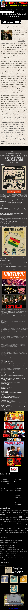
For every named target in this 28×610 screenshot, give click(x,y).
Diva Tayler (8, 124)
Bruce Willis (17, 486)
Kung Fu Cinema (3, 551)
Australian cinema (23, 510)
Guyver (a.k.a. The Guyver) (6, 387)
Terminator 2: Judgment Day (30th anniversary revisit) (12, 375)
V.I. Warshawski (4, 389)
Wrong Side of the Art (4, 559)
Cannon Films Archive (10, 547)
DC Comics (6, 517)
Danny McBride (10, 122)
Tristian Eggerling (20, 139)
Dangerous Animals (5, 383)
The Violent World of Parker (6, 542)
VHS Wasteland (14, 557)
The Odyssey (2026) (5, 384)
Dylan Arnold (16, 124)
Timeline (11, 490)
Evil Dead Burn (4, 398)
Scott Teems (21, 137)
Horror (8, 143)
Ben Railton (3, 321)
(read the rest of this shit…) (11, 114)
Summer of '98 (17, 530)
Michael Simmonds (6, 132)
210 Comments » (21, 143)
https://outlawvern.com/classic (14, 608)
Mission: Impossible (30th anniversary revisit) (10, 402)
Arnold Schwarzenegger (19, 483)
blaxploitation (3, 512)
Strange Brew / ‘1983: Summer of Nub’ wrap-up (10, 382)
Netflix (23, 521)
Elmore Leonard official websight (7, 540)
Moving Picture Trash (4, 553)
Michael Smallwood (18, 132)
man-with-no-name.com (13, 551)
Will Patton (4, 141)
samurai (22, 526)
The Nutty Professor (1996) (6, 409)
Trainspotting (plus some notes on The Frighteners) (11, 392)
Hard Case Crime (18, 540)
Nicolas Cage (17, 495)
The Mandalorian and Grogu (6, 397)
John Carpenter (9, 128)
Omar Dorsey (14, 135)
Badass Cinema (8, 9)
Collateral (5, 361)
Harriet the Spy (4, 404)
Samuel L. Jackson (14, 526)
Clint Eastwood (18, 488)
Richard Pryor (13, 553)
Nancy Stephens (5, 135)
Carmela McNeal (15, 120)
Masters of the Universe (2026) (7, 379)
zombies (5, 534)
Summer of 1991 (4, 532)
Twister (2, 405)
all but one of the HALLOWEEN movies (16, 89)
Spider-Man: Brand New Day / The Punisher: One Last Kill (13, 378)
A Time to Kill (3, 380)
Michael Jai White (16, 521)
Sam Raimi (6, 526)
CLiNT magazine (3, 565)
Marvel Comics (8, 521)
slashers (3, 139)
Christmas (3, 515)
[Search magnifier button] (12, 12)
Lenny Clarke (10, 130)
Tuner (8, 321)
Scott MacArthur (12, 137)
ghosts (14, 519)
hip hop (18, 519)
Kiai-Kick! (23, 549)
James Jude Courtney (13, 126)
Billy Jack (2, 547)
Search (21, 9)
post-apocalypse (11, 523)
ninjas (5, 523)
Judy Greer (17, 128)
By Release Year (4, 490)
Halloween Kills (11, 22)
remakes (18, 524)
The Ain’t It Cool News (18, 555)
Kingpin (8, 324)
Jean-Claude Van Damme (20, 493)
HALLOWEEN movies (19, 47)
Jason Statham (24, 519)
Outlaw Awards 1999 (5, 481)
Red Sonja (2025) (4, 391)
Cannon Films (24, 512)
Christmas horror (12, 514)
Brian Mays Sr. (5, 120)
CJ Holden (3, 324)
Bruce (9, 512)
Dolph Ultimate (16, 549)
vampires (22, 532)
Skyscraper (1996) (4, 388)
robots (1, 526)
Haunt (2, 386)
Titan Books (15, 542)
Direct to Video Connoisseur (6, 549)
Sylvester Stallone (18, 502)
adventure (4, 510)
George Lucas (9, 519)
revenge (25, 524)
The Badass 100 (4, 479)
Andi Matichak (8, 118)
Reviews (16, 9)
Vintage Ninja (21, 557)
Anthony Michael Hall (19, 118)
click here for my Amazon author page (14, 202)
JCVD (1, 521)
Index (2, 488)
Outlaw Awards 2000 (5, 483)
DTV (16, 479)
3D (0, 510)
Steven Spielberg (18, 499)
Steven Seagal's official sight (6, 555)
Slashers (20, 479)
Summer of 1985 (24, 530)
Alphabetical (6, 488)
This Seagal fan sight (4, 557)
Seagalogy (8, 528)
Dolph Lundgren (18, 490)
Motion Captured (23, 551)
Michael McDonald (20, 130)
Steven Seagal (18, 497)
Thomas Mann (10, 139)
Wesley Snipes (18, 504)
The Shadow (8, 311)
